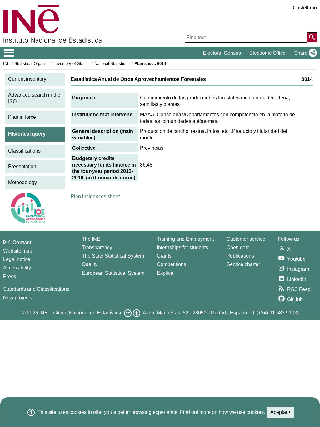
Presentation (22, 166)
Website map (17, 251)
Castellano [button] (305, 7)
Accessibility (17, 267)
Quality (90, 264)
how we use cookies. (242, 412)
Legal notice (16, 259)
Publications (240, 256)
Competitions (171, 264)
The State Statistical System (113, 256)
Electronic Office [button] (267, 53)
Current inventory (27, 79)
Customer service (246, 239)
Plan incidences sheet (95, 196)
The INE (91, 239)
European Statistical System (113, 273)
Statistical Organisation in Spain (43, 63)
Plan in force (22, 117)
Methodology (22, 182)
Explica (165, 273)
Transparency (97, 247)
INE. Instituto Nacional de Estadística (80, 312)
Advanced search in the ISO (34, 98)
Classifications (24, 150)
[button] (304, 53)
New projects (17, 297)
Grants (164, 256)
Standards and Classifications (36, 289)
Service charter (243, 264)
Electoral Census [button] (222, 53)
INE (6, 63)
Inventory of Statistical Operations (85, 63)
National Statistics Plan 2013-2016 (125, 63)
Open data (238, 247)
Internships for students (182, 247)
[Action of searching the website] (312, 37)
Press (9, 276)
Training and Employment (185, 239)
